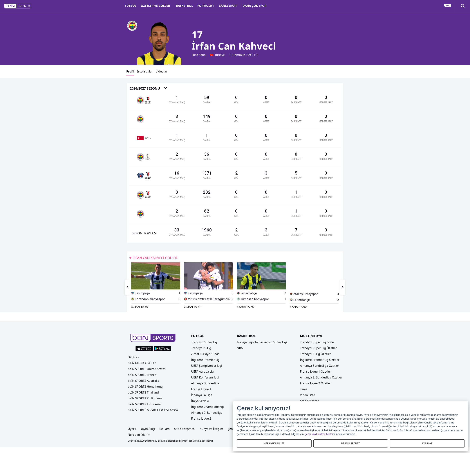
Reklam (164, 429)
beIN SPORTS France (142, 375)
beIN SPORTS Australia (143, 381)
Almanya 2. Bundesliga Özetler (321, 377)
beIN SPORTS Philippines (145, 398)
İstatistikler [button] (145, 71)
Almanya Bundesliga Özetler (319, 366)
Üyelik (132, 429)
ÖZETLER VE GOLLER (155, 6)
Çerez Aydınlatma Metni (318, 434)
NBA (240, 348)
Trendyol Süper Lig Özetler (318, 348)
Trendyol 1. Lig (201, 348)
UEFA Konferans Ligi (205, 377)
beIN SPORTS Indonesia (144, 404)
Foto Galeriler (309, 401)
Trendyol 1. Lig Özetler (315, 354)
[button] (17, 6)
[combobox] (148, 88)
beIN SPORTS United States (147, 369)
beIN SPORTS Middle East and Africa (153, 410)
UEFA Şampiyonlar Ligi (206, 366)
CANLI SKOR (228, 6)
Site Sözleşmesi (184, 429)
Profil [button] (130, 71)
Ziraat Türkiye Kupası (205, 354)
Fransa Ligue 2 (201, 418)
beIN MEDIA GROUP (142, 363)
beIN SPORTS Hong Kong (145, 387)
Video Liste (307, 395)
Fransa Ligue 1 (201, 389)
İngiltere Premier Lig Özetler (319, 360)
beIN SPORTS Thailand (143, 392)
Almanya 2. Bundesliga (206, 413)
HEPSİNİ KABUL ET (274, 443)
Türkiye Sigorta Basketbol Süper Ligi (262, 342)
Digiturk (133, 357)
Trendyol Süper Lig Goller (317, 342)
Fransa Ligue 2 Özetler (315, 383)
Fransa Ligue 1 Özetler (315, 371)
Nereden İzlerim (139, 435)
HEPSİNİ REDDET (350, 443)
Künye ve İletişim (211, 429)
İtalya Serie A (200, 401)
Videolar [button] (161, 71)
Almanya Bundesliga (205, 383)
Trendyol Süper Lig (204, 342)
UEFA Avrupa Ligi (202, 371)
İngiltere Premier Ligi (205, 360)
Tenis (303, 389)
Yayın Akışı (148, 429)
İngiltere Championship (207, 407)
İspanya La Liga (201, 395)
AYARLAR (427, 443)
